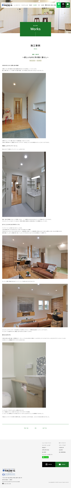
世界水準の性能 (45, 449)
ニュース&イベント (17, 5)
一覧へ (35, 428)
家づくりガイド (62, 443)
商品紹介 (30, 5)
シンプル (39, 60)
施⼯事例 (35, 5)
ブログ (39, 5)
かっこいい (32, 60)
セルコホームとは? (25, 5)
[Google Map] (18, 450)
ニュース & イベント (46, 443)
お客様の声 (61, 447)
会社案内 (42, 5)
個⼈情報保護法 (62, 452)
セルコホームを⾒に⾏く (47, 454)
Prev (45, 428)
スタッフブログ (62, 445)
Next (25, 428)
